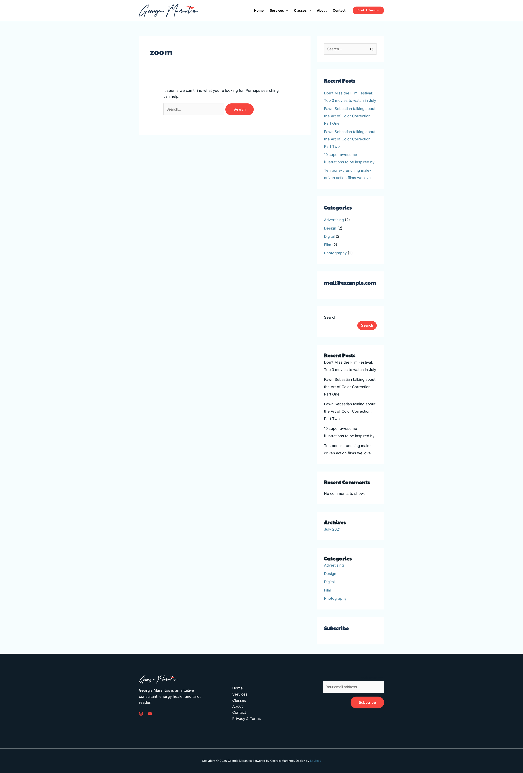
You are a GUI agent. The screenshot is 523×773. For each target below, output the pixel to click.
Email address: (371, 678)
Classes (239, 700)
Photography (335, 253)
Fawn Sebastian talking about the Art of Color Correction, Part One (349, 115)
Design (330, 228)
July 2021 (332, 529)
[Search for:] (194, 109)
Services (240, 694)
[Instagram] (141, 714)
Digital (329, 236)
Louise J (315, 760)
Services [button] (277, 10)
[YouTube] (150, 714)
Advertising (334, 220)
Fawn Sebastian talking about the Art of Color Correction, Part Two (349, 139)
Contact (339, 10)
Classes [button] (300, 10)
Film (327, 245)
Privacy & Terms (246, 718)
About (322, 10)
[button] (286, 10)
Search (330, 317)
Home (259, 10)
